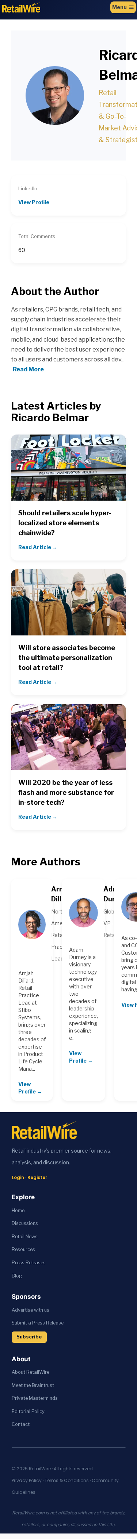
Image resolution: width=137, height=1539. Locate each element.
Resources (23, 1249)
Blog (17, 1276)
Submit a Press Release (38, 1323)
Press (19, 1262)
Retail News (25, 1236)
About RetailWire (30, 1372)
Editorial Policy (28, 1411)
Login (18, 1177)
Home (18, 1210)
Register (37, 1177)
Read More (28, 369)
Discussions (25, 1223)
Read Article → (37, 547)
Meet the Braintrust (33, 1385)
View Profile (33, 202)
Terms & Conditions (67, 1480)
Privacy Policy (27, 1480)
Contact (21, 1424)
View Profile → (30, 1088)
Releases (36, 1262)
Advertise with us (30, 1310)
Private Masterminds (35, 1398)
